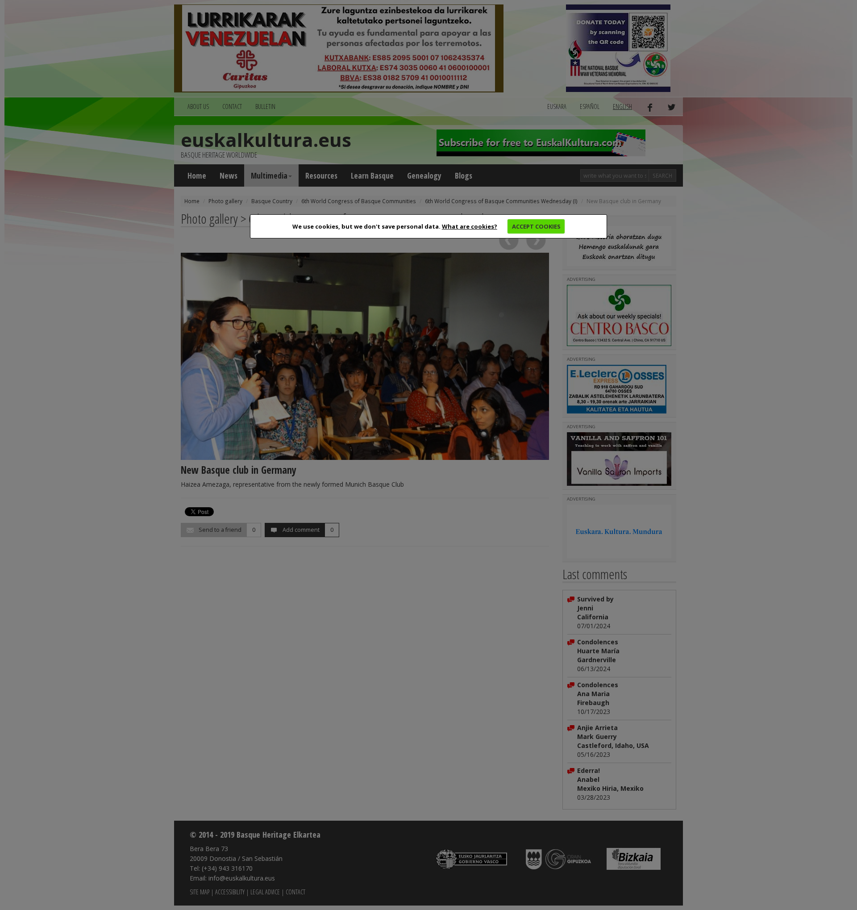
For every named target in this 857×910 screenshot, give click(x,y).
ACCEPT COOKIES (536, 226)
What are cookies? (469, 226)
